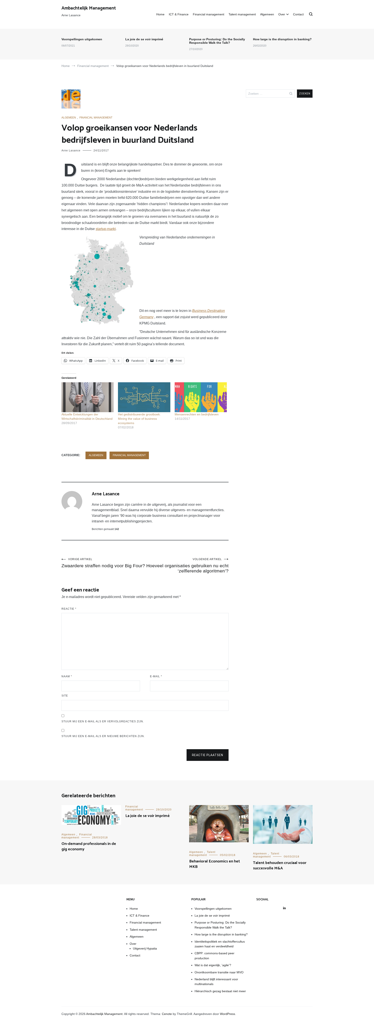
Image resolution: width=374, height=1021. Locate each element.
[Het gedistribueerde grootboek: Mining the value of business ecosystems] (144, 397)
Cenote (167, 1014)
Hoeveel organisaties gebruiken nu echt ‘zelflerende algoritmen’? (187, 565)
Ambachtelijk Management (88, 8)
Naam (66, 676)
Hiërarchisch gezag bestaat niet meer (220, 991)
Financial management (208, 14)
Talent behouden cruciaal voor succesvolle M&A (279, 866)
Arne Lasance (71, 150)
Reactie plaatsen (207, 755)
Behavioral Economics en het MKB (214, 864)
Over (281, 14)
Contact (298, 14)
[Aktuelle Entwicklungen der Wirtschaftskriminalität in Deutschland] (87, 397)
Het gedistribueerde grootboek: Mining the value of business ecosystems (139, 419)
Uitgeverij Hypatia (145, 948)
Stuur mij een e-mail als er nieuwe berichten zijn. (103, 736)
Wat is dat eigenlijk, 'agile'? (213, 965)
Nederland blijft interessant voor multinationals (216, 981)
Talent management (242, 14)
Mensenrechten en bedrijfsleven (197, 414)
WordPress (227, 1014)
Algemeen (267, 14)
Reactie (68, 608)
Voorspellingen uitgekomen (81, 39)
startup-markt (106, 229)
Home (160, 14)
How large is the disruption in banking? (282, 39)
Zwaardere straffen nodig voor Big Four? (103, 563)
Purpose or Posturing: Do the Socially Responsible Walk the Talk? (217, 40)
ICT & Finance (179, 14)
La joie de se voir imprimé (144, 39)
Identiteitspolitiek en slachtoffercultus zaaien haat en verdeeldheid (220, 944)
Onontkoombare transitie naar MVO (219, 972)
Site (64, 695)
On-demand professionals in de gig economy (88, 846)
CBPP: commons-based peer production (214, 955)
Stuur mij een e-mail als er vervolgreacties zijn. (102, 721)
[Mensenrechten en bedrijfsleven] (201, 397)
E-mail (156, 676)
